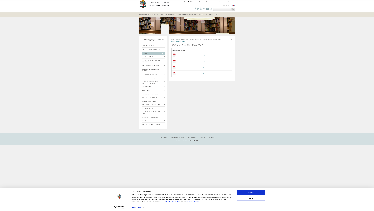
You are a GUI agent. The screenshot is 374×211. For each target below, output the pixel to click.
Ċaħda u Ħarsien (163, 137)
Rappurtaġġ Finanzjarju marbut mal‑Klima (150, 82)
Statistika (193, 14)
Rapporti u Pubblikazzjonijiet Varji (152, 112)
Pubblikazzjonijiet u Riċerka (196, 1)
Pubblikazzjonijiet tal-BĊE (151, 124)
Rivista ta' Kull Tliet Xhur (151, 49)
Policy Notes (146, 90)
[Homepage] (154, 7)
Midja (213, 1)
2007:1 (204, 73)
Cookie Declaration (173, 202)
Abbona (207, 1)
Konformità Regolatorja (212, 14)
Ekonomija (201, 14)
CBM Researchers (148, 108)
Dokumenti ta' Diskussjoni (150, 94)
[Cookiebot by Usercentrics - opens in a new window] (119, 207)
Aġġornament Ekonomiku (150, 65)
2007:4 (204, 55)
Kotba (144, 121)
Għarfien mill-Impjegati (150, 101)
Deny (251, 198)
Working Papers (147, 87)
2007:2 (204, 67)
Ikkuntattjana (229, 1)
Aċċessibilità (202, 137)
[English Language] (233, 5)
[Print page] (231, 39)
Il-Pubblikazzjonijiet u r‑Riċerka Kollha (149, 45)
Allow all (251, 192)
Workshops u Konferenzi (150, 117)
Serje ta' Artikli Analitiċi (150, 97)
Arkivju (146, 53)
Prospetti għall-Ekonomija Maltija (151, 70)
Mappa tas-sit (212, 137)
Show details (136, 207)
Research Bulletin (148, 78)
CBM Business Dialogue (149, 74)
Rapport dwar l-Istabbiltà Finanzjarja (151, 61)
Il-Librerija (220, 1)
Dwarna (141, 14)
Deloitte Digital (194, 141)
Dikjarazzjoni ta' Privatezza (177, 137)
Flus (188, 14)
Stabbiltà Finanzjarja (163, 14)
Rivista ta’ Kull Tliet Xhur (196, 39)
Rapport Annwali (147, 57)
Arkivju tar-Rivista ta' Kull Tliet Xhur (211, 39)
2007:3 (204, 61)
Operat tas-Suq (182, 14)
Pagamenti (173, 14)
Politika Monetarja (150, 14)
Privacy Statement (192, 202)
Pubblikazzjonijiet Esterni (151, 105)
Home (185, 1)
